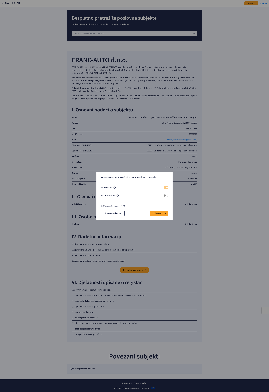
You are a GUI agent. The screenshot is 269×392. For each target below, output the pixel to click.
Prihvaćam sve (159, 213)
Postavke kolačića (140, 383)
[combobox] (134, 33)
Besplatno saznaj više (133, 270)
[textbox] (134, 33)
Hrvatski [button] (263, 3)
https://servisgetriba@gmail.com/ (182, 139)
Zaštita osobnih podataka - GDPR (113, 206)
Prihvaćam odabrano (112, 213)
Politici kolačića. (151, 177)
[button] (114, 188)
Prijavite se (250, 3)
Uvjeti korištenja (126, 383)
